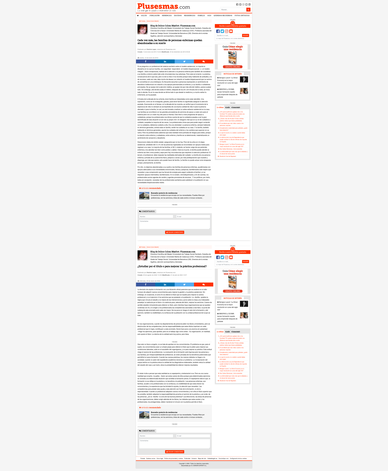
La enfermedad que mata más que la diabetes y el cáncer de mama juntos (234, 153)
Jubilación (154, 15)
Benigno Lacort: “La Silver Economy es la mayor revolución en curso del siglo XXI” (232, 145)
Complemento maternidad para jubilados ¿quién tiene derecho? (233, 129)
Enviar (245, 35)
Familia (201, 15)
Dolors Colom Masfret (153, 21)
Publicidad (187, 458)
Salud (144, 15)
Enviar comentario (175, 232)
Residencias (189, 15)
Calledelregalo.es (212, 458)
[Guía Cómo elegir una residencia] (233, 57)
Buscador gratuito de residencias (164, 193)
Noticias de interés (233, 74)
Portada (143, 21)
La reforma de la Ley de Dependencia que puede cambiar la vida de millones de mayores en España (233, 139)
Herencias (167, 15)
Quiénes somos (150, 458)
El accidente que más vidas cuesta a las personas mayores (232, 124)
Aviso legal (160, 458)
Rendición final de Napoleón (228, 156)
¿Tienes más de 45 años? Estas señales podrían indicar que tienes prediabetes (232, 120)
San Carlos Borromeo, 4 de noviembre (231, 149)
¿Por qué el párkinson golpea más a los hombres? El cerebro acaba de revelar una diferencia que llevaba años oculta (232, 114)
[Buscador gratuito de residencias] (144, 196)
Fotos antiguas (242, 15)
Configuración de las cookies (238, 458)
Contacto (194, 458)
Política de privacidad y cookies (173, 458)
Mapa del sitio (202, 458)
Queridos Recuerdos (223, 15)
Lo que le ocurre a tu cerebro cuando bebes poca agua (232, 134)
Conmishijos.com (224, 458)
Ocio (209, 15)
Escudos (178, 15)
